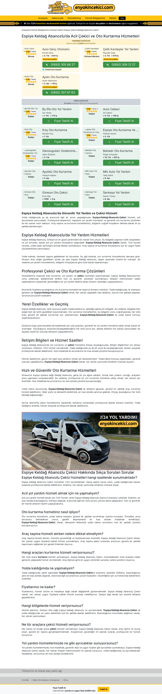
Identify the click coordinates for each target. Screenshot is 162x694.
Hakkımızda (57, 18)
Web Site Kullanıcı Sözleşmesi (46, 680)
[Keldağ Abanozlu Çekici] (81, 441)
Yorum (33, 51)
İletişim (112, 18)
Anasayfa (43, 18)
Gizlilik (26, 680)
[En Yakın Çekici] (81, 7)
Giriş (122, 18)
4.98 (28, 51)
